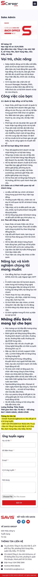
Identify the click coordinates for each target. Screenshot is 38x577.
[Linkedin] (23, 521)
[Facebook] (19, 521)
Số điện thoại (7, 450)
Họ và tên (6, 441)
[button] (35, 3)
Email (4, 460)
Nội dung (6, 480)
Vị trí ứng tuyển (8, 470)
